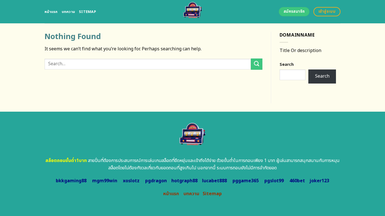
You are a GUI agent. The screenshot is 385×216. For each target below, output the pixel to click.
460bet (297, 180)
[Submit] (256, 63)
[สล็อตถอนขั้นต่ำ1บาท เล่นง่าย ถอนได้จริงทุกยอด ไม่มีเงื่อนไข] (193, 11)
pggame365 (246, 180)
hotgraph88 (184, 180)
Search (287, 65)
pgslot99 (274, 180)
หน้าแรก (51, 12)
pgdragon (156, 180)
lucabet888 (214, 180)
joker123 (319, 180)
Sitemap (87, 12)
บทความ (68, 12)
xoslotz (131, 180)
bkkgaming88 (71, 180)
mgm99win (104, 180)
